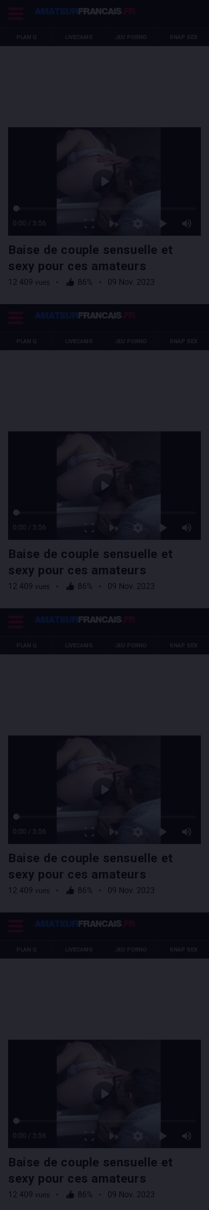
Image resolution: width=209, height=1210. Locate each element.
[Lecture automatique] (122, 1198)
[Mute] (195, 1198)
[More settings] (146, 1198)
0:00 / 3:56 (21, 1198)
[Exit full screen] (97, 1198)
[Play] (104, 605)
